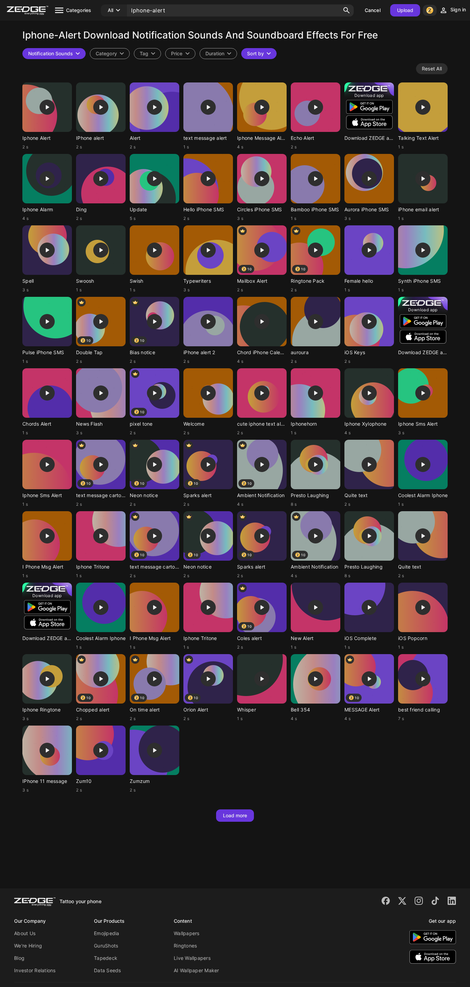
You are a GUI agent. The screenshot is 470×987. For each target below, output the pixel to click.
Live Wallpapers (192, 958)
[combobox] (147, 53)
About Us (24, 933)
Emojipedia (106, 933)
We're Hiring (28, 946)
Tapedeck (105, 958)
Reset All (432, 68)
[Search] (346, 10)
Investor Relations (35, 970)
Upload (405, 10)
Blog (19, 958)
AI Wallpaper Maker (196, 970)
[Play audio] (47, 107)
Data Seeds (107, 970)
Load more (235, 815)
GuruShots (106, 946)
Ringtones (185, 946)
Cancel (373, 10)
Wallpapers (187, 933)
